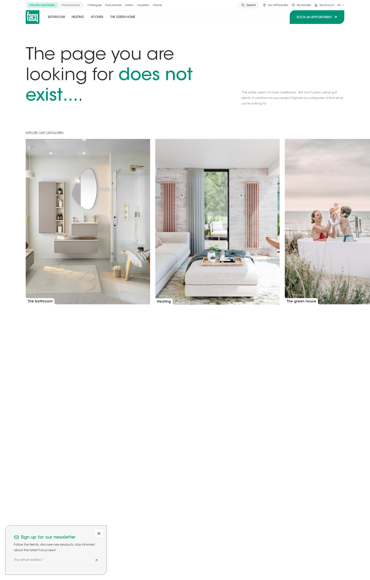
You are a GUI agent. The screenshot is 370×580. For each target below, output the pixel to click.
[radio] (42, 5)
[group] (55, 5)
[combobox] (340, 5)
